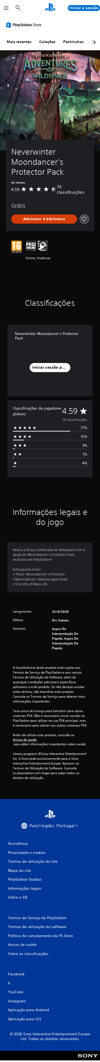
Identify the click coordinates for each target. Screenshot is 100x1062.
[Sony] (88, 1059)
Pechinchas (73, 41)
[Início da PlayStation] (50, 8)
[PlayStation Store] (24, 24)
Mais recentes (19, 41)
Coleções (47, 41)
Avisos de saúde (25, 740)
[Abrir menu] (6, 8)
